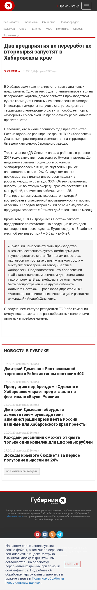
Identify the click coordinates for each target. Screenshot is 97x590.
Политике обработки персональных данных (34, 580)
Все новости (11, 22)
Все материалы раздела (21, 471)
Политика (62, 28)
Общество (48, 22)
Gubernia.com (15, 516)
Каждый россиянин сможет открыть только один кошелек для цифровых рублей (48, 440)
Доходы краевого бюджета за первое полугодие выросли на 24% (42, 458)
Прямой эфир (69, 5)
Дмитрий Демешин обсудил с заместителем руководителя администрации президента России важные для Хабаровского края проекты (45, 417)
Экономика (31, 22)
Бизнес (36, 28)
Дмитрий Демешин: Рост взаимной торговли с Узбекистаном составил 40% (44, 371)
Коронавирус (11, 35)
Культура (9, 28)
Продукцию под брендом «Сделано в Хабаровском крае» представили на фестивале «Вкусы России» (41, 391)
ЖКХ (49, 28)
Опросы (78, 28)
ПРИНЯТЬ (72, 564)
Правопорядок (69, 22)
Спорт (23, 28)
